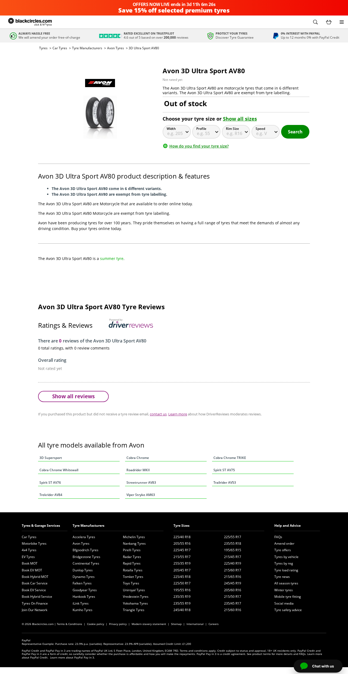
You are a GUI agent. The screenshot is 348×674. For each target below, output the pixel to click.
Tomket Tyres (133, 576)
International (195, 624)
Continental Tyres (86, 563)
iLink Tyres (81, 603)
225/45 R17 (182, 550)
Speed (260, 128)
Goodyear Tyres (85, 590)
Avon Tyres (115, 48)
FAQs (278, 537)
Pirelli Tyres (132, 550)
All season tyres (286, 583)
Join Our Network (34, 610)
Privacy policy (118, 624)
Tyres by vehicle (286, 556)
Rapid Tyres (132, 563)
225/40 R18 (182, 537)
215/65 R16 (232, 576)
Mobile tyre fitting (287, 596)
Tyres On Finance (35, 603)
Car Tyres (59, 48)
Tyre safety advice (288, 610)
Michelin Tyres (134, 537)
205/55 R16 (182, 543)
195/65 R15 (232, 550)
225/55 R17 (232, 537)
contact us (158, 414)
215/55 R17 (182, 556)
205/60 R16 (232, 590)
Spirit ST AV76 (50, 482)
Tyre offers (282, 550)
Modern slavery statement (149, 624)
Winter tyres (283, 590)
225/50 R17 (182, 583)
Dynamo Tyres (84, 576)
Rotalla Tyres (132, 570)
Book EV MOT (32, 570)
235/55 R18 (232, 543)
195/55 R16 (182, 590)
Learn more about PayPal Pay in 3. (72, 657)
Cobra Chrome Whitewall (58, 470)
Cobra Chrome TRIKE (229, 457)
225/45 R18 (182, 576)
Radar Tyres (132, 556)
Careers (214, 624)
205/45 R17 (182, 570)
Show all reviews (73, 396)
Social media (284, 603)
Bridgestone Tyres (86, 556)
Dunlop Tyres (83, 570)
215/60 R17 (232, 570)
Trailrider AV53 (224, 482)
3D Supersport (50, 457)
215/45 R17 (232, 556)
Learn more (177, 414)
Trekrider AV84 (50, 494)
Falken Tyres (82, 583)
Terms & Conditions (69, 624)
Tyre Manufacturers (87, 48)
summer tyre (111, 258)
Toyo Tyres (131, 583)
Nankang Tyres (134, 543)
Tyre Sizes (181, 525)
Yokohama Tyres (135, 603)
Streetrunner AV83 (141, 482)
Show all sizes (240, 118)
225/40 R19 (232, 563)
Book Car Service (35, 583)
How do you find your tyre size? (199, 146)
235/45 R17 (232, 603)
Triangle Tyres (133, 610)
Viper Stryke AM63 (140, 494)
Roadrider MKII (138, 470)
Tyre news (282, 576)
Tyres (43, 48)
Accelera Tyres (84, 537)
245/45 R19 (232, 583)
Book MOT (30, 563)
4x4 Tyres (29, 550)
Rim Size (232, 128)
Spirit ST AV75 (224, 470)
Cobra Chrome (137, 457)
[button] (315, 22)
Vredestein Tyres (135, 596)
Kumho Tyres (82, 610)
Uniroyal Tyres (134, 590)
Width (171, 128)
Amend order (284, 543)
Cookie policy (95, 624)
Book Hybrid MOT (35, 576)
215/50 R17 (232, 596)
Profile (201, 128)
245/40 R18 (182, 610)
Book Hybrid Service (37, 596)
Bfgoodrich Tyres (85, 550)
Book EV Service (34, 590)
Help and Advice (287, 525)
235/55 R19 (182, 603)
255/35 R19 (182, 563)
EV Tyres (28, 556)
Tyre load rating (286, 570)
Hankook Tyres (84, 596)
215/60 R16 (232, 610)
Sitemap (176, 624)
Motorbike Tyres (34, 543)
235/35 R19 (182, 596)
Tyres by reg (283, 563)
